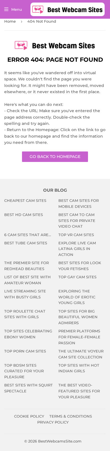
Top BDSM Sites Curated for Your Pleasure (24, 371)
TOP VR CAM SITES (76, 234)
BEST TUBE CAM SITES (25, 243)
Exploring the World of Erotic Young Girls (76, 297)
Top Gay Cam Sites (77, 277)
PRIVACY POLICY (53, 422)
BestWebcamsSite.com (60, 441)
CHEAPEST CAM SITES (25, 200)
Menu (16, 9)
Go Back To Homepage (55, 156)
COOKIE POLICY (29, 416)
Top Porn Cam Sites (25, 351)
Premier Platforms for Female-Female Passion (79, 337)
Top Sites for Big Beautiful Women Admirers (78, 317)
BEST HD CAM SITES (23, 214)
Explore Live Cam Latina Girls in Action (77, 249)
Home (10, 21)
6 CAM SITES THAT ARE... (27, 234)
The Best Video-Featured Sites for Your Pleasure (79, 391)
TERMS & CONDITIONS (70, 416)
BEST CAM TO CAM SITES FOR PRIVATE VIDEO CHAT (76, 220)
